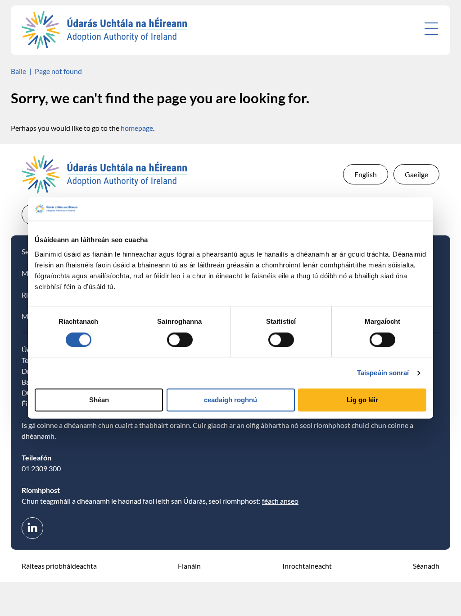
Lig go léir (362, 400)
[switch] (180, 339)
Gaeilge (416, 174)
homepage (137, 128)
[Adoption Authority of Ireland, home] (104, 30)
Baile (18, 71)
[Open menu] (431, 28)
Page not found (58, 71)
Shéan (99, 400)
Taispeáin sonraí (383, 373)
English (365, 174)
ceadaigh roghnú (230, 400)
